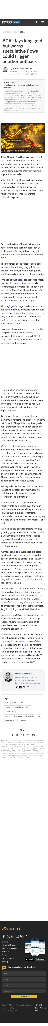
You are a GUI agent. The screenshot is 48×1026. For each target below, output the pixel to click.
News (4, 955)
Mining (5, 961)
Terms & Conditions (24, 1005)
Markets (5, 951)
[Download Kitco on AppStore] (29, 959)
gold (22, 186)
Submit (24, 996)
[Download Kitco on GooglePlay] (40, 959)
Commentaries (8, 958)
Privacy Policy (8, 1008)
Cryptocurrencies (9, 948)
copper (4, 270)
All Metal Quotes (9, 945)
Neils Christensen (22, 68)
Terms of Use (8, 1005)
